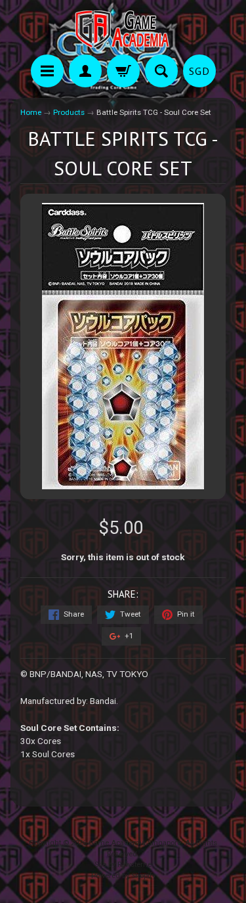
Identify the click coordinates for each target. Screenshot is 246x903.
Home (30, 112)
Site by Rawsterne (123, 864)
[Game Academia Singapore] (123, 29)
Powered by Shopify (123, 875)
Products (69, 112)
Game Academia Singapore (135, 843)
